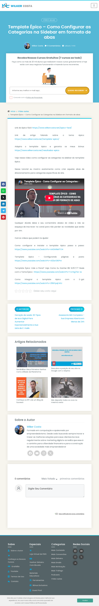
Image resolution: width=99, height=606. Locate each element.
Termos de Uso (17, 576)
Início (13, 111)
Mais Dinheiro (57, 558)
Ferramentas (38, 580)
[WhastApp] (3, 190)
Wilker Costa (37, 46)
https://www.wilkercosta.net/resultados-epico (37, 150)
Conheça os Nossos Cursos (17, 560)
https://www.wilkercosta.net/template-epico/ (37, 139)
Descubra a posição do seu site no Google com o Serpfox (65, 369)
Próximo (76, 309)
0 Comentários (53, 46)
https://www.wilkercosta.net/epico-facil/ (52, 127)
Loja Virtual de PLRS (38, 554)
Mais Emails (56, 562)
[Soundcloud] (75, 563)
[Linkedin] (3, 204)
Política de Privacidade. (34, 97)
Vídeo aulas (49, 20)
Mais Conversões (58, 554)
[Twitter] (50, 453)
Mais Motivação (58, 566)
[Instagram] (43, 453)
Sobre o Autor (17, 550)
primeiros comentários (72, 478)
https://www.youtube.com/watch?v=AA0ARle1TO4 (39, 249)
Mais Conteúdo (58, 550)
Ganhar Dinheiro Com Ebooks (37, 563)
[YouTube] (37, 453)
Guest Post (37, 590)
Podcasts (55, 575)
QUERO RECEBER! (76, 90)
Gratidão (15, 566)
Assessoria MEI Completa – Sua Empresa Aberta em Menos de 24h (71, 318)
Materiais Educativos (34, 574)
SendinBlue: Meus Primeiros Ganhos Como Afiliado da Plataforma (31, 370)
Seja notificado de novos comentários (71, 514)
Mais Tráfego (57, 570)
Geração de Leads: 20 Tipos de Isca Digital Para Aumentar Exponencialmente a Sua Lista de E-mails (28, 322)
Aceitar (85, 600)
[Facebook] (30, 453)
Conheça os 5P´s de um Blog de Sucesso (29, 401)
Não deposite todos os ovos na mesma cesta (64, 401)
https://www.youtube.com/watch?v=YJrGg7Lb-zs (58, 272)
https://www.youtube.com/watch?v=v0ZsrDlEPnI (38, 260)
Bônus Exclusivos (40, 585)
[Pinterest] (3, 217)
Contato (14, 581)
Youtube (14, 571)
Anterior (23, 309)
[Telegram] (3, 210)
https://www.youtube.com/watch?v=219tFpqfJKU (38, 283)
